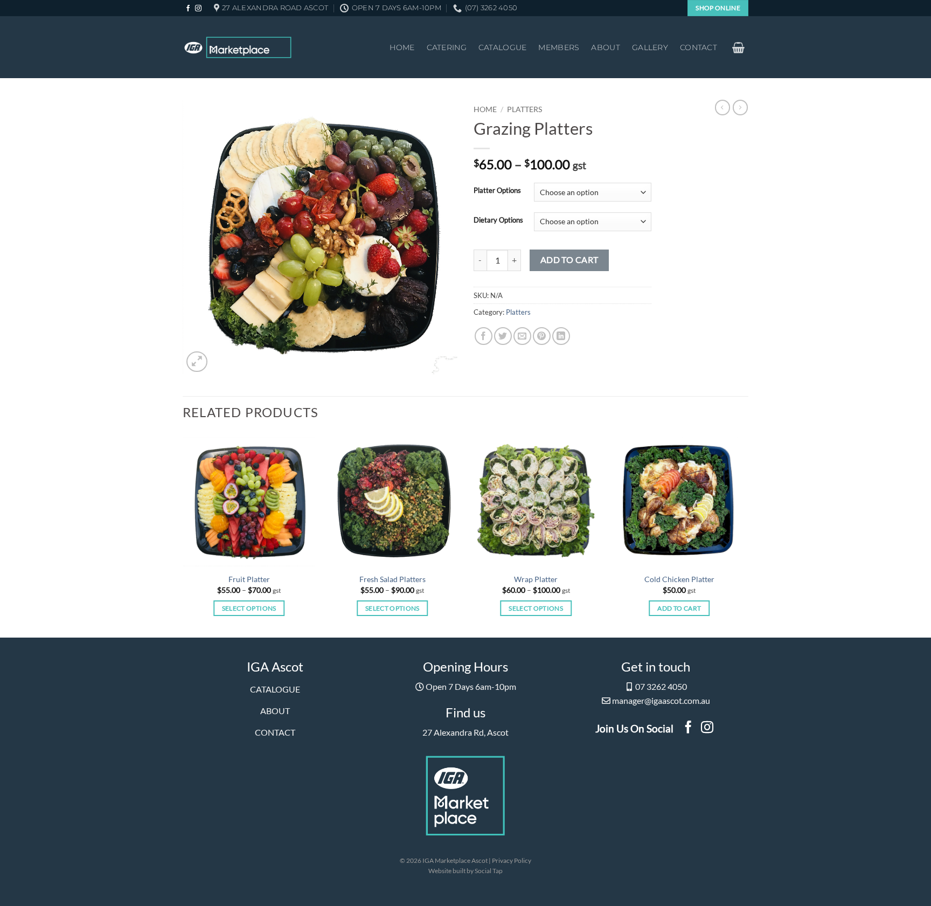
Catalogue (502, 47)
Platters (524, 109)
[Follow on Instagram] (198, 8)
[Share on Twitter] (503, 336)
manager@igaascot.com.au (661, 700)
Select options (249, 608)
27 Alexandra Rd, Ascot (465, 732)
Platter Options (497, 191)
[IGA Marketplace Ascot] (238, 47)
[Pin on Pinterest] (542, 336)
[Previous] (202, 535)
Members (558, 47)
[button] (738, 47)
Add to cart (569, 260)
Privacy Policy (511, 860)
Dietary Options (498, 220)
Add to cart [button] (679, 608)
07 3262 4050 (661, 686)
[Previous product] (740, 107)
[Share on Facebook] (483, 336)
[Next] (726, 535)
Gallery (650, 47)
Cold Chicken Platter (679, 579)
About (605, 47)
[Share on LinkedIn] (561, 336)
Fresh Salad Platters (392, 579)
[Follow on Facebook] (188, 8)
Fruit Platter (249, 579)
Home (402, 47)
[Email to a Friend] (522, 336)
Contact (698, 47)
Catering (447, 47)
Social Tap (489, 871)
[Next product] (722, 107)
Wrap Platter (536, 579)
